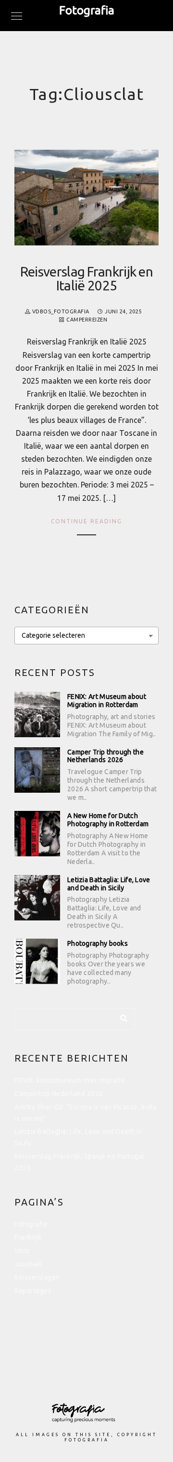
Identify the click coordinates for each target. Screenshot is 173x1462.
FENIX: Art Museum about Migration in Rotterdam (106, 701)
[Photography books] (37, 961)
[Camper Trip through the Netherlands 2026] (37, 770)
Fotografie (31, 1224)
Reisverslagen (37, 1277)
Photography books (97, 943)
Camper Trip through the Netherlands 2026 (105, 756)
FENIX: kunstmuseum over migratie (70, 1080)
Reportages (32, 1291)
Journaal (28, 1264)
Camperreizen (86, 319)
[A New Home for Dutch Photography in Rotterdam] (37, 833)
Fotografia (86, 10)
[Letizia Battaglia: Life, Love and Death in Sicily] (37, 897)
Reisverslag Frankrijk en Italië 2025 (86, 278)
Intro (22, 1250)
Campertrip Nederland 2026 (58, 1093)
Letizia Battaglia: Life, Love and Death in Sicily (108, 884)
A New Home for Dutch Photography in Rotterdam (107, 820)
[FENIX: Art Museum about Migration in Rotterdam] (37, 714)
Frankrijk (28, 1237)
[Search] (120, 1016)
